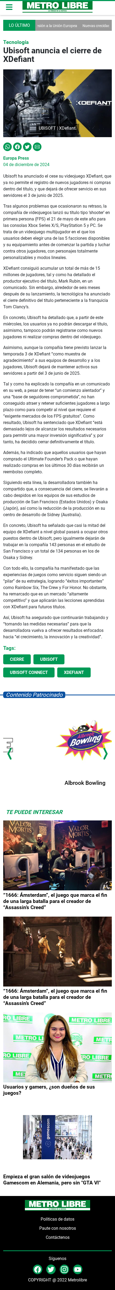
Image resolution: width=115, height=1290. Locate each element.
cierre (17, 659)
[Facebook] (17, 146)
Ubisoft (49, 659)
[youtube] (77, 1269)
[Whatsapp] (7, 146)
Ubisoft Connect (29, 672)
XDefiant (74, 672)
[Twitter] (27, 146)
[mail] (64, 1269)
